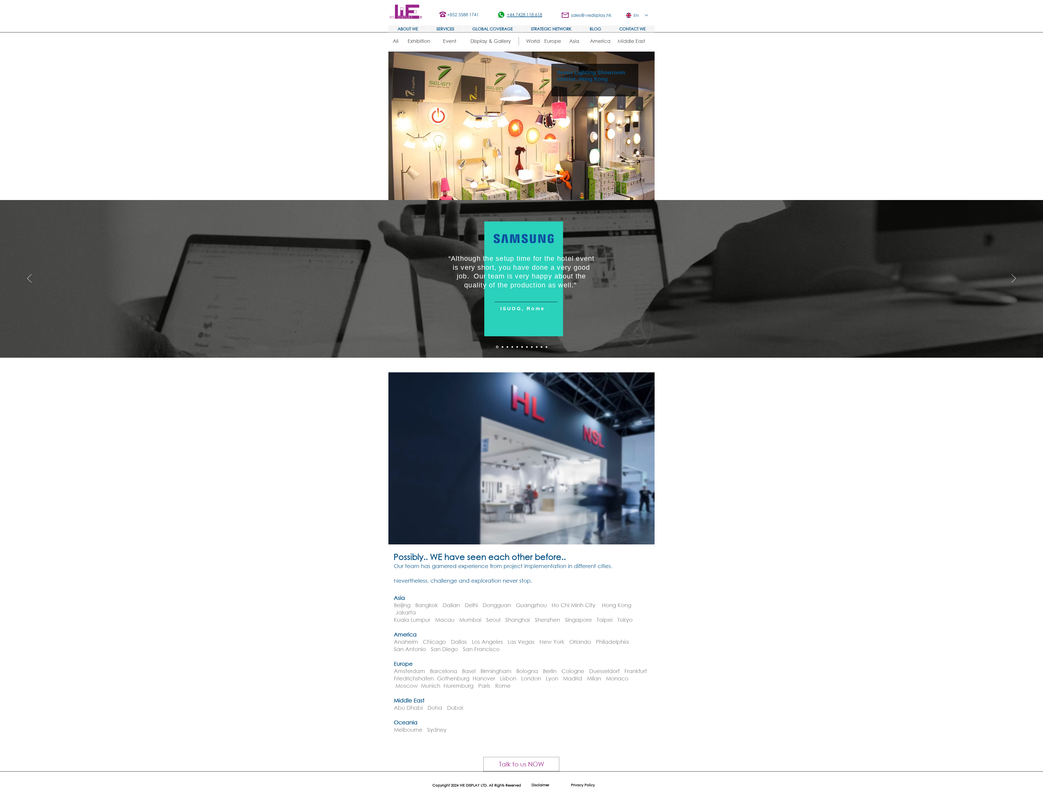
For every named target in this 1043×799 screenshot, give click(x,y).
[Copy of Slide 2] (522, 347)
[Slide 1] (502, 347)
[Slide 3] (512, 347)
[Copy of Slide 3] (532, 347)
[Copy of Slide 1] (497, 347)
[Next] (1013, 278)
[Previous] (29, 278)
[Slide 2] (507, 347)
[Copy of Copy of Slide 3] (546, 347)
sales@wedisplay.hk (591, 15)
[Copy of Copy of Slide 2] (527, 347)
